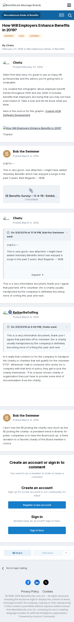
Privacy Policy (30, 591)
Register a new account (37, 504)
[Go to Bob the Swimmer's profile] (7, 154)
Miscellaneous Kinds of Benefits (46, 48)
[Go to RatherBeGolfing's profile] (7, 315)
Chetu (10, 45)
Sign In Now (37, 530)
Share (18, 552)
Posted (28, 66)
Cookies (48, 591)
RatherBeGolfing (25, 312)
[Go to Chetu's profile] (7, 65)
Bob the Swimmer (26, 151)
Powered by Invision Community (37, 616)
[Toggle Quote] (8, 232)
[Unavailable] (32, 127)
